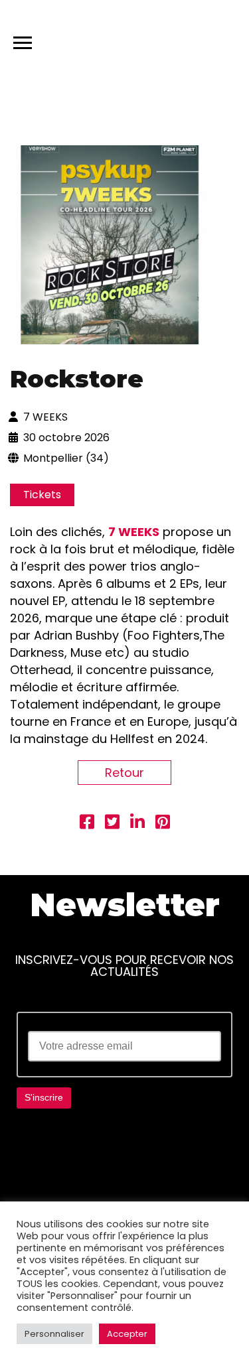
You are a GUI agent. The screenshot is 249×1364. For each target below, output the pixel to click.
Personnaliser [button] (54, 1334)
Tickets (42, 494)
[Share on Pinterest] (162, 823)
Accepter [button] (127, 1334)
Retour (124, 772)
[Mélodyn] (175, 40)
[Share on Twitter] (112, 823)
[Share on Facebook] (87, 823)
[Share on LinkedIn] (137, 823)
